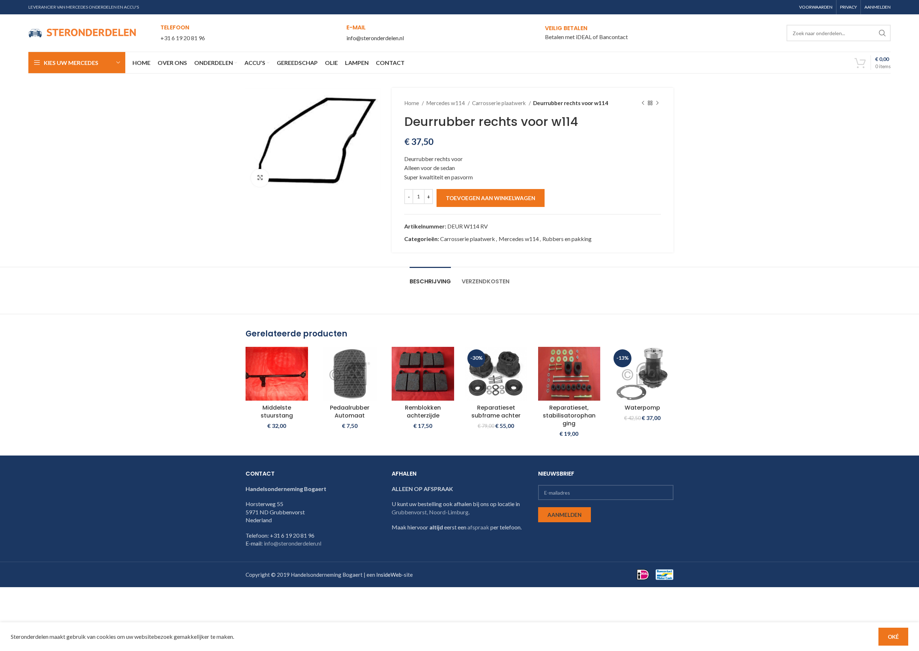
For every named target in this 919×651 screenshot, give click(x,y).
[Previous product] (643, 103)
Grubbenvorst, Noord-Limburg (430, 512)
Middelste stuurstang (277, 412)
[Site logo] (82, 32)
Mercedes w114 (446, 103)
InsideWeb (389, 574)
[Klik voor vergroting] (260, 178)
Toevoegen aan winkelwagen (490, 198)
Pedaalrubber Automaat (349, 412)
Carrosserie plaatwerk (499, 103)
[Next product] (657, 103)
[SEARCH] (882, 33)
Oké (893, 636)
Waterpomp (642, 408)
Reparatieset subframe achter (496, 412)
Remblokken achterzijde (423, 412)
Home (412, 103)
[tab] (430, 278)
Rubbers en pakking (567, 238)
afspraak (478, 527)
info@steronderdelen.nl (375, 37)
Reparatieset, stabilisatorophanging (569, 416)
